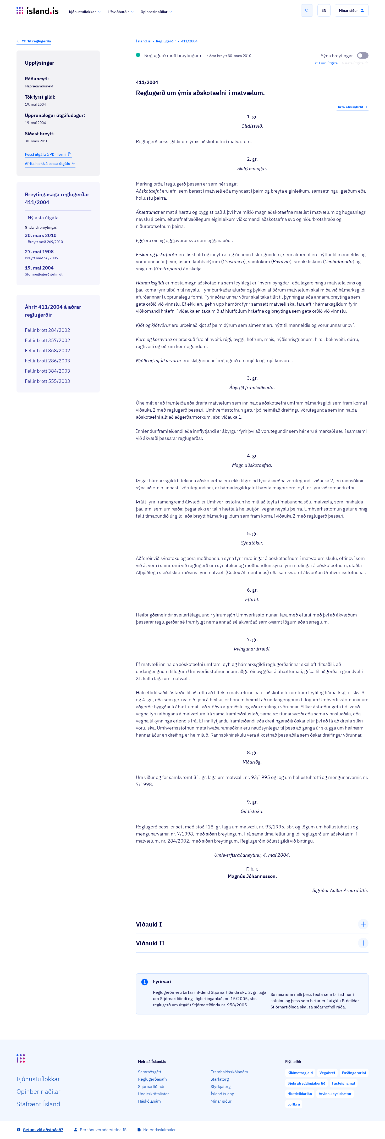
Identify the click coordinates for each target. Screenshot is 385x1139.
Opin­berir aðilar (38, 1091)
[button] (324, 10)
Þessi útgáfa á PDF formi (46, 154)
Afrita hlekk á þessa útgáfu (47, 163)
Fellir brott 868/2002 (47, 350)
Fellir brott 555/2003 (47, 381)
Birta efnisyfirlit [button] (350, 107)
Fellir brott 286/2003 (47, 361)
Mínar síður (221, 1101)
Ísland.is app (222, 1093)
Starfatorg (220, 1079)
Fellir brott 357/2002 (47, 340)
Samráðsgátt (149, 1071)
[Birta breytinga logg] (58, 290)
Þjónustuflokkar (82, 11)
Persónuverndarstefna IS (103, 1129)
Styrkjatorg (220, 1086)
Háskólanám (149, 1101)
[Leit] (307, 10)
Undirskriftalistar (153, 1093)
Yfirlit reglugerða (36, 41)
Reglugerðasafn (152, 1079)
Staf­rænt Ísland (38, 1104)
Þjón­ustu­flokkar (38, 1079)
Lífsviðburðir (118, 11)
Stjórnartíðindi (151, 1086)
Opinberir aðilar (154, 11)
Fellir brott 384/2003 (47, 371)
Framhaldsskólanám (229, 1071)
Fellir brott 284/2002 (47, 330)
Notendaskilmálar (159, 1129)
